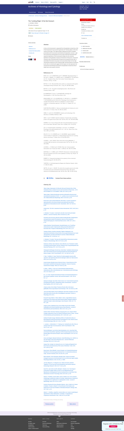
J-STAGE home (31, 15)
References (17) (32, 48)
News (58, 421)
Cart (88, 2)
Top (59, 416)
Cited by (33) (31, 53)
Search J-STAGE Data (32, 428)
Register (113, 426)
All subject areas (31, 423)
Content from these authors (34, 50)
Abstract (31, 46)
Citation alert (85, 50)
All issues (40, 12)
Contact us (84, 38)
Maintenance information (62, 423)
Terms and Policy (45, 426)
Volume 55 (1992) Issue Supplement (56, 15)
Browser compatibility (75, 423)
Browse (37, 2)
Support (60, 2)
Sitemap (72, 428)
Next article (73, 404)
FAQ (72, 425)
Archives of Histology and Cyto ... (41, 15)
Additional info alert (87, 48)
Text (84, 33)
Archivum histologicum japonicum (87, 69)
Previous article (49, 404)
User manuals (73, 421)
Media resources (60, 426)
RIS (83, 24)
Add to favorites (86, 46)
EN (90, 2)
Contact (72, 426)
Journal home (32, 12)
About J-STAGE (44, 2)
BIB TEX (84, 29)
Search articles (31, 426)
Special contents (60, 425)
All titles (30, 421)
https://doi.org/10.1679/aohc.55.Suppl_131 (40, 33)
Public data (44, 425)
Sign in (83, 2)
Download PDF (86, 20)
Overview (44, 421)
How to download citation (86, 35)
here (120, 429)
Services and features (46, 423)
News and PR (53, 2)
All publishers (31, 425)
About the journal (49, 12)
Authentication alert (87, 52)
